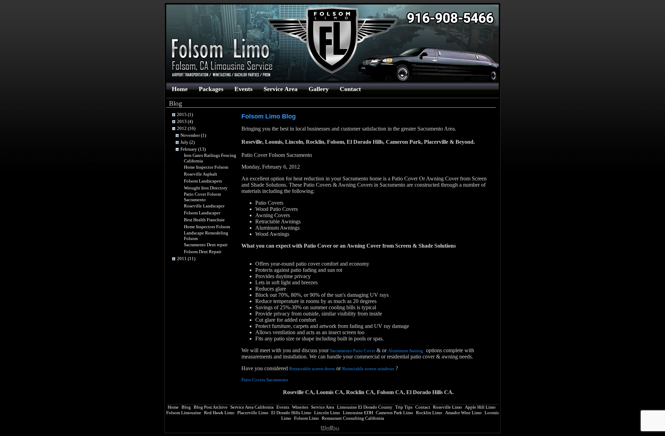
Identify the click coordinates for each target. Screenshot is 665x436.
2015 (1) (185, 114)
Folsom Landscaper (202, 212)
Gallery (319, 89)
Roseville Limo (447, 407)
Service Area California (252, 407)
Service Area (281, 89)
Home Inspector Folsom (206, 167)
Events (243, 89)
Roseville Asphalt (200, 174)
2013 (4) (185, 121)
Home (180, 89)
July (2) (187, 142)
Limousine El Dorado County (364, 407)
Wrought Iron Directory (206, 187)
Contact (350, 89)
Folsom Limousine (183, 412)
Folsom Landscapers (203, 181)
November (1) (193, 135)
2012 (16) (186, 128)
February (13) (193, 149)
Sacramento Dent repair (206, 244)
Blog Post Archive (211, 407)
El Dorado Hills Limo (291, 412)
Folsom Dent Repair (202, 251)
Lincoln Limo (327, 412)
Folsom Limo (306, 418)
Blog (186, 407)
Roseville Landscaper (204, 205)
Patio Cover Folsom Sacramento (202, 197)
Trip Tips (404, 407)
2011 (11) (186, 258)
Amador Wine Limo (463, 412)
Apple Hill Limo (480, 407)
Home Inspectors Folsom (207, 226)
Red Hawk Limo (219, 412)
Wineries (300, 407)
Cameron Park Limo (394, 412)
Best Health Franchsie (204, 219)
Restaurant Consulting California (353, 418)
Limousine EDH (358, 412)
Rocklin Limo (429, 412)
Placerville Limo (252, 412)
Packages (211, 89)
